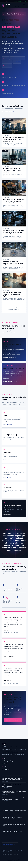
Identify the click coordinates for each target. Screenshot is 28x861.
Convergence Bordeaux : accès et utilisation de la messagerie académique (14, 811)
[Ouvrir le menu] (24, 5)
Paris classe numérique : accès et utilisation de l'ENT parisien (14, 825)
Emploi (17, 62)
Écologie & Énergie (17, 58)
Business (7, 62)
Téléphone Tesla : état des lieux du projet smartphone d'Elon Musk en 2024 (12, 832)
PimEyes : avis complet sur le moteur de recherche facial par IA (12, 818)
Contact (16, 854)
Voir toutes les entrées (7, 111)
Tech (5, 58)
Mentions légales (7, 854)
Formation (7, 65)
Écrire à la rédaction (12, 720)
